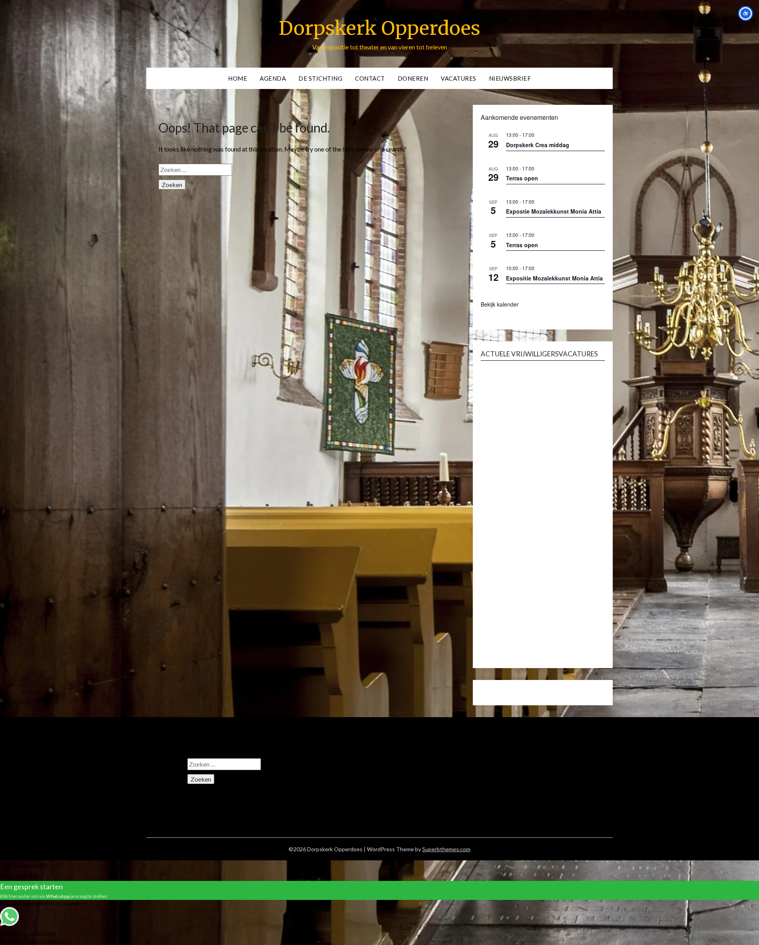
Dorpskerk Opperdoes (379, 28)
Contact (370, 78)
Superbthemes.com (446, 849)
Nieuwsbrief (510, 78)
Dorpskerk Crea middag (537, 145)
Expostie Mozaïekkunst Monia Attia (553, 211)
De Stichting (320, 78)
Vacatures (458, 78)
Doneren (413, 78)
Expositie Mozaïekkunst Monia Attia (554, 278)
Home (237, 78)
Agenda (273, 78)
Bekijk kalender (500, 304)
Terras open (522, 178)
